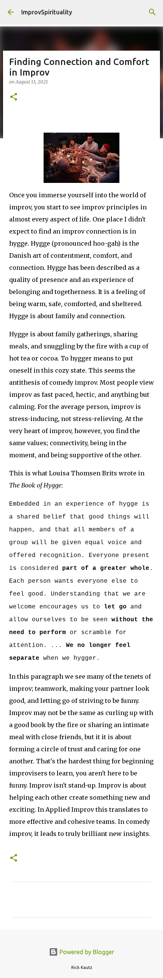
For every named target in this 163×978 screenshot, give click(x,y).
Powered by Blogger (86, 952)
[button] (13, 97)
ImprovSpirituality (46, 12)
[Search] (152, 12)
